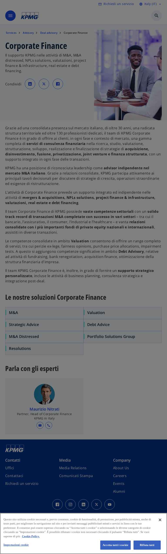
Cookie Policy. (31, 536)
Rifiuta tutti (147, 545)
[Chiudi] (160, 520)
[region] (83, 533)
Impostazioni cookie (16, 544)
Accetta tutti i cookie (115, 545)
